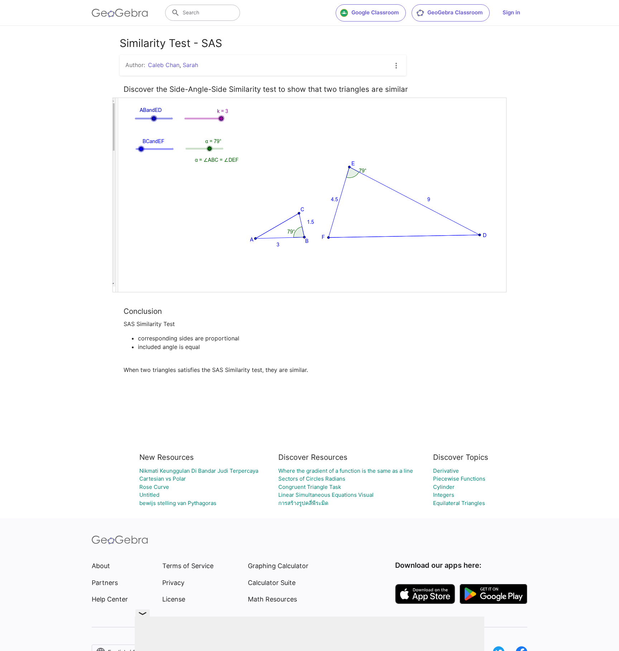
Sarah (190, 65)
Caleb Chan (163, 65)
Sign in (511, 12)
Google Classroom (375, 12)
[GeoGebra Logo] (120, 13)
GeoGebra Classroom (455, 12)
